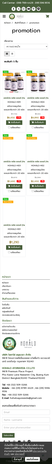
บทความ (5, 289)
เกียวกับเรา (6, 286)
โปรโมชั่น (5, 304)
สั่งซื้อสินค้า (15, 122)
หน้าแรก (5, 282)
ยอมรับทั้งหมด (32, 459)
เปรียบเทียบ (15, 127)
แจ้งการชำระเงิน (8, 326)
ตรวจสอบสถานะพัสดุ (11, 315)
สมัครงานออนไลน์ (9, 330)
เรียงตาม (9, 41)
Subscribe (8, 435)
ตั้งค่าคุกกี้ (18, 459)
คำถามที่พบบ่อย (8, 293)
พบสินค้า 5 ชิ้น (11, 61)
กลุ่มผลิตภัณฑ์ (8, 311)
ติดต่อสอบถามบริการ (11, 333)
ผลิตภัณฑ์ (6, 308)
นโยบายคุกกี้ (19, 454)
